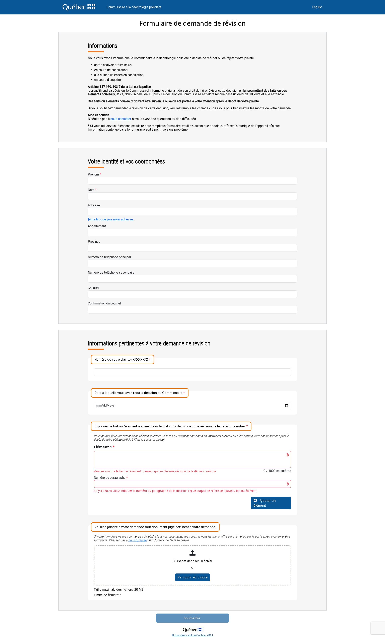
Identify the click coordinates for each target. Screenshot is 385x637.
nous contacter (120, 119)
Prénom (94, 174)
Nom (92, 190)
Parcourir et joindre (193, 577)
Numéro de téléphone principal (109, 257)
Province (94, 241)
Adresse (94, 205)
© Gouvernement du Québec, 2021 (192, 635)
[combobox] (192, 211)
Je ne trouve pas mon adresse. (111, 219)
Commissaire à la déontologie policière (133, 7)
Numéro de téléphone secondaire (111, 272)
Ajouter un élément (265, 503)
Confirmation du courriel (104, 303)
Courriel (93, 288)
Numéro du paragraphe (111, 478)
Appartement (97, 226)
